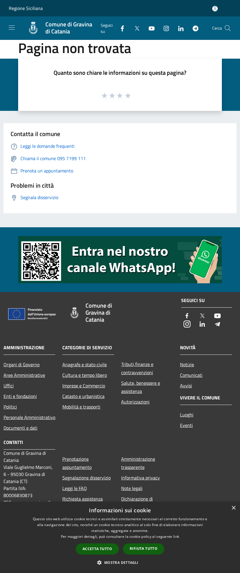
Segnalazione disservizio (86, 477)
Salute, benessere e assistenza (140, 387)
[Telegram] (193, 28)
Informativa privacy (140, 477)
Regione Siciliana (26, 8)
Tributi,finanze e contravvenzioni (137, 368)
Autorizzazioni (135, 401)
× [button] (233, 508)
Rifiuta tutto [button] (143, 548)
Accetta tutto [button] (97, 548)
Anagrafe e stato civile (84, 364)
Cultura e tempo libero (84, 375)
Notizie (187, 364)
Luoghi (186, 414)
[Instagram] (164, 28)
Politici (10, 406)
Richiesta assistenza (82, 498)
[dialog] (120, 537)
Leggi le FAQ (74, 488)
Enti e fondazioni (20, 396)
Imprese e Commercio (83, 385)
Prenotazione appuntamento (77, 463)
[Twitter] (134, 28)
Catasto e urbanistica (83, 396)
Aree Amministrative (24, 375)
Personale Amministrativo (29, 417)
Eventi (186, 425)
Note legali (132, 488)
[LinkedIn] (178, 28)
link (176, 536)
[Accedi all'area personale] (215, 9)
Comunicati (191, 375)
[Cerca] (227, 28)
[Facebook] (120, 28)
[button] (120, 562)
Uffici (9, 385)
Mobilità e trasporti (81, 406)
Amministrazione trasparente (138, 463)
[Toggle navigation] (11, 27)
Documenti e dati (20, 427)
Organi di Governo (22, 364)
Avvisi (186, 385)
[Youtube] (149, 28)
